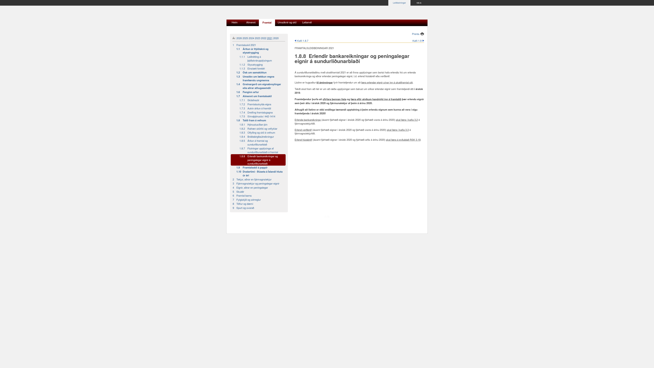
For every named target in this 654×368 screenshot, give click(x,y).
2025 (245, 38)
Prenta (415, 34)
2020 (276, 38)
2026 (239, 38)
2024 (251, 38)
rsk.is (419, 2)
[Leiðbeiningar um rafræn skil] (253, 13)
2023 (257, 38)
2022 (263, 38)
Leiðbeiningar (399, 2)
